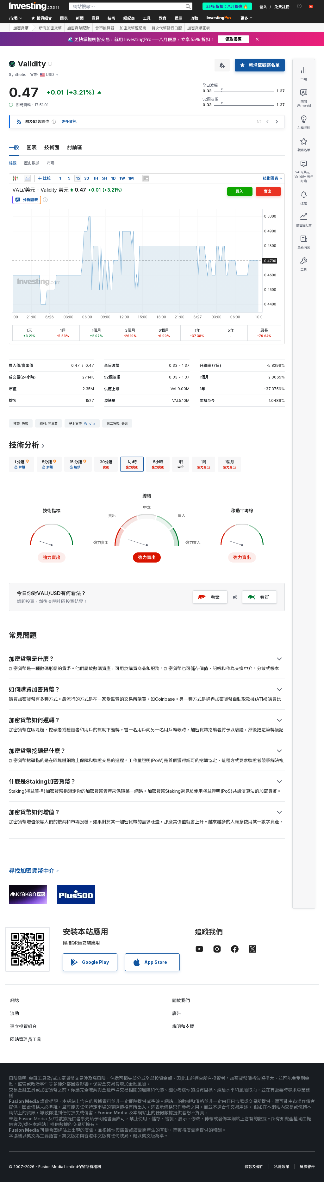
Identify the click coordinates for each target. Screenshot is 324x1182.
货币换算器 (104, 27)
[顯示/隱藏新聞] (145, 178)
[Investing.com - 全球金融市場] (34, 6)
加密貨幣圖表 (198, 27)
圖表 (32, 147)
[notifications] (299, 6)
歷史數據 (31, 163)
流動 (14, 1013)
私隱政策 (281, 1166)
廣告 (176, 1013)
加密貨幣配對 (78, 27)
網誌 (14, 1000)
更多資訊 (69, 121)
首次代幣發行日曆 (167, 27)
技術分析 (24, 445)
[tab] (21, 464)
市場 (50, 163)
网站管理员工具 (25, 1039)
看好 (264, 597)
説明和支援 (183, 1026)
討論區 (74, 147)
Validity (89, 423)
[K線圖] (15, 178)
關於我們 (181, 1000)
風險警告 (307, 1166)
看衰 (215, 597)
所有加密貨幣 (50, 27)
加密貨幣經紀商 (133, 27)
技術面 (51, 147)
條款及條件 (254, 1166)
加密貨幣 (20, 27)
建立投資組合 (23, 1026)
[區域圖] (27, 178)
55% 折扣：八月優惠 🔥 (227, 6)
